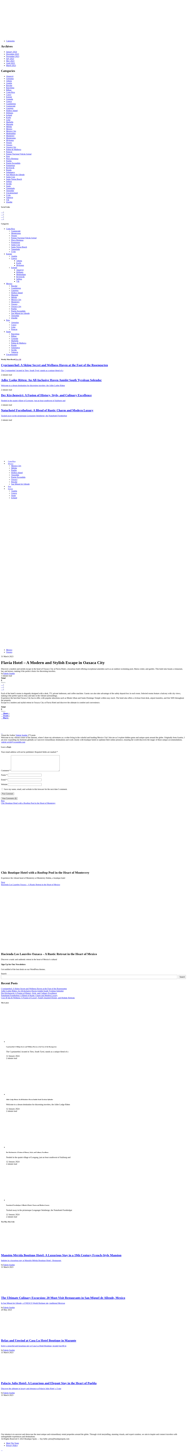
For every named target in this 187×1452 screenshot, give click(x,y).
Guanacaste (10, 106)
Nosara (9, 143)
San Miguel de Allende (15, 175)
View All (18, 359)
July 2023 (10, 59)
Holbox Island (12, 111)
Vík (7, 200)
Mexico (9, 129)
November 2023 (12, 56)
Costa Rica (10, 92)
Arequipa (10, 78)
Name (4, 775)
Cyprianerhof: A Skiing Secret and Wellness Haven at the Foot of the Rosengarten (34, 989)
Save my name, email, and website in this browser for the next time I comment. (35, 789)
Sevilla (9, 184)
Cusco (8, 94)
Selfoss (9, 181)
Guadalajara (11, 104)
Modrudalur (11, 133)
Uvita (8, 195)
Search (3, 974)
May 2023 (10, 61)
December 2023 (12, 54)
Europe (9, 97)
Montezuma (11, 138)
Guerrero (9, 108)
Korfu (8, 117)
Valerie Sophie (22, 735)
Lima (8, 120)
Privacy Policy (12, 1445)
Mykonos (10, 140)
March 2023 (11, 65)
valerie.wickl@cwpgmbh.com (13, 742)
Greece (9, 101)
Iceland (9, 115)
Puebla (9, 161)
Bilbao (8, 90)
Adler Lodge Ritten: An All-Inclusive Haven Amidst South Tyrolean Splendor (32, 991)
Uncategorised (12, 193)
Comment (5, 770)
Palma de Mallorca (13, 149)
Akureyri (9, 76)
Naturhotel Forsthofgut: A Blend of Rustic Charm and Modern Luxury (29, 995)
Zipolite (9, 202)
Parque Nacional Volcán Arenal (18, 154)
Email (4, 780)
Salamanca (10, 172)
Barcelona (10, 88)
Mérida (9, 127)
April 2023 (10, 63)
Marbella (9, 122)
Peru (8, 156)
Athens (9, 81)
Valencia (9, 197)
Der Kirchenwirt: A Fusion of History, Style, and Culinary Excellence (29, 993)
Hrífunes (9, 113)
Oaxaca (9, 145)
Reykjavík (10, 168)
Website (4, 784)
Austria (9, 83)
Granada (9, 99)
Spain (8, 186)
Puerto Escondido (13, 163)
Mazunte (9, 124)
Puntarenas (10, 165)
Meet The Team (12, 1443)
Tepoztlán (10, 191)
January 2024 (11, 52)
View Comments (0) (9, 798)
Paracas (9, 152)
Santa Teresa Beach (14, 179)
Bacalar (9, 85)
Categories (10, 41)
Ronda (8, 170)
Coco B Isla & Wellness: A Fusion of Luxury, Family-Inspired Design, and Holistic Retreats (38, 998)
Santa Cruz (10, 177)
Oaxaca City (11, 147)
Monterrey (10, 136)
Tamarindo (10, 188)
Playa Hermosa (12, 159)
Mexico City (11, 131)
